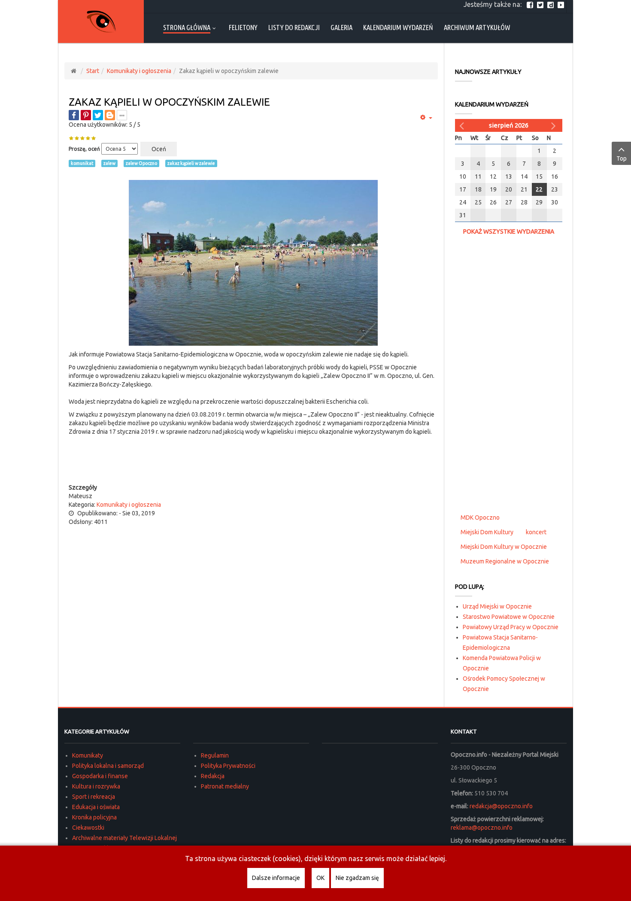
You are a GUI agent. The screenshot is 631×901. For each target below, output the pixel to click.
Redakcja (212, 776)
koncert (536, 532)
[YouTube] (562, 4)
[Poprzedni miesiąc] (462, 125)
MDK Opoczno (480, 517)
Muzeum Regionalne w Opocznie (505, 561)
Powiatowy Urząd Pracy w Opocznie (510, 627)
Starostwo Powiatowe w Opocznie (509, 616)
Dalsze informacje (276, 877)
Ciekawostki (88, 827)
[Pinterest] (86, 115)
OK (320, 877)
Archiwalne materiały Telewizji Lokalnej (124, 837)
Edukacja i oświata (96, 807)
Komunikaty (87, 755)
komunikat (82, 163)
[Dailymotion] (551, 4)
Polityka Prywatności (228, 765)
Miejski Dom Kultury (487, 532)
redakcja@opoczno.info (501, 806)
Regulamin (215, 755)
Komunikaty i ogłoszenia (139, 70)
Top (621, 158)
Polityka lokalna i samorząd (108, 765)
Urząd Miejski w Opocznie (497, 606)
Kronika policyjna (94, 817)
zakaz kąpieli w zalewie (191, 163)
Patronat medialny (225, 786)
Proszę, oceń (84, 149)
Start (92, 70)
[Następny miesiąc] (554, 125)
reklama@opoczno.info (482, 827)
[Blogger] (110, 115)
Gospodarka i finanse (100, 776)
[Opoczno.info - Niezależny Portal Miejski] (101, 21)
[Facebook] (531, 4)
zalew (109, 163)
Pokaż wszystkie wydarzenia (508, 231)
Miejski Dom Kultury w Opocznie (504, 546)
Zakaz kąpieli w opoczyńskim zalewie (169, 102)
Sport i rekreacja (93, 796)
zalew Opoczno (141, 163)
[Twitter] (541, 4)
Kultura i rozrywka (96, 786)
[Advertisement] (253, 466)
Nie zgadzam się (357, 877)
